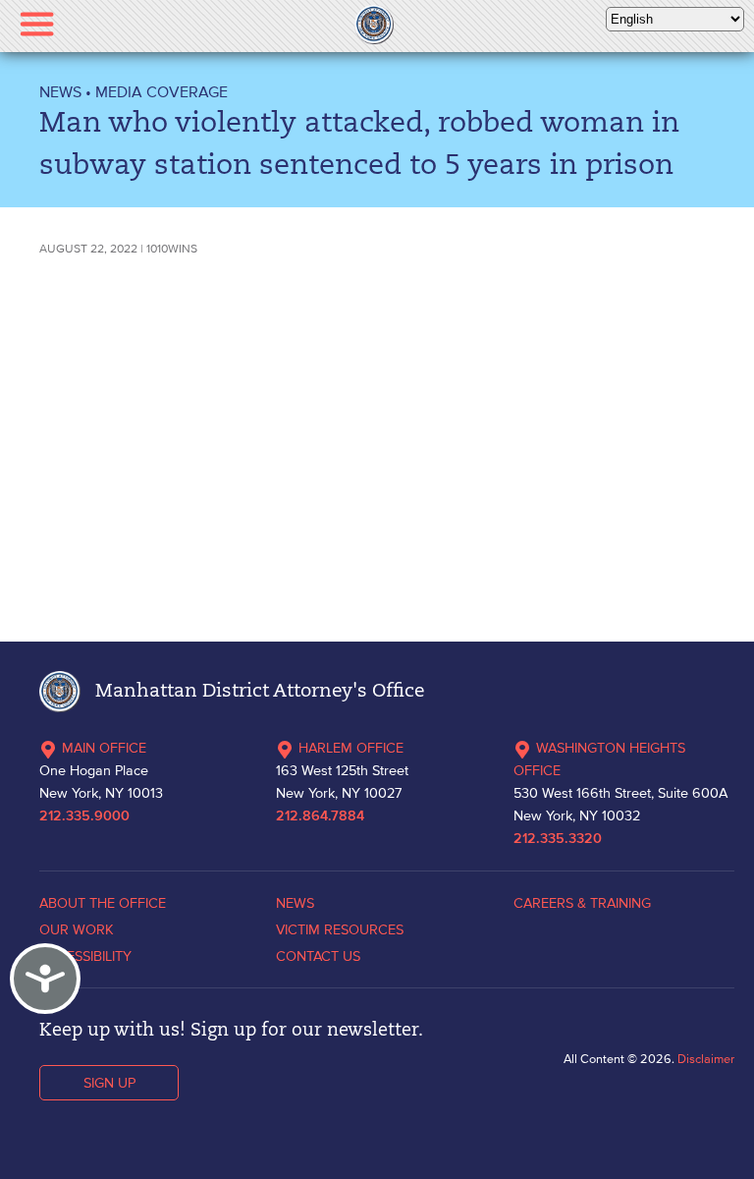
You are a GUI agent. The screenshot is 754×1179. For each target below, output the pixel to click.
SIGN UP (109, 1083)
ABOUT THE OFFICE (102, 903)
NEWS (60, 91)
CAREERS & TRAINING (582, 903)
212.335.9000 (84, 816)
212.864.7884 (320, 816)
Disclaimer (705, 1058)
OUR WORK (76, 929)
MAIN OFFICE (104, 748)
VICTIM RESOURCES (340, 929)
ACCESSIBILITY (85, 956)
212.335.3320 (557, 839)
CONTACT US (318, 956)
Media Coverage (161, 91)
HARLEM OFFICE (351, 748)
